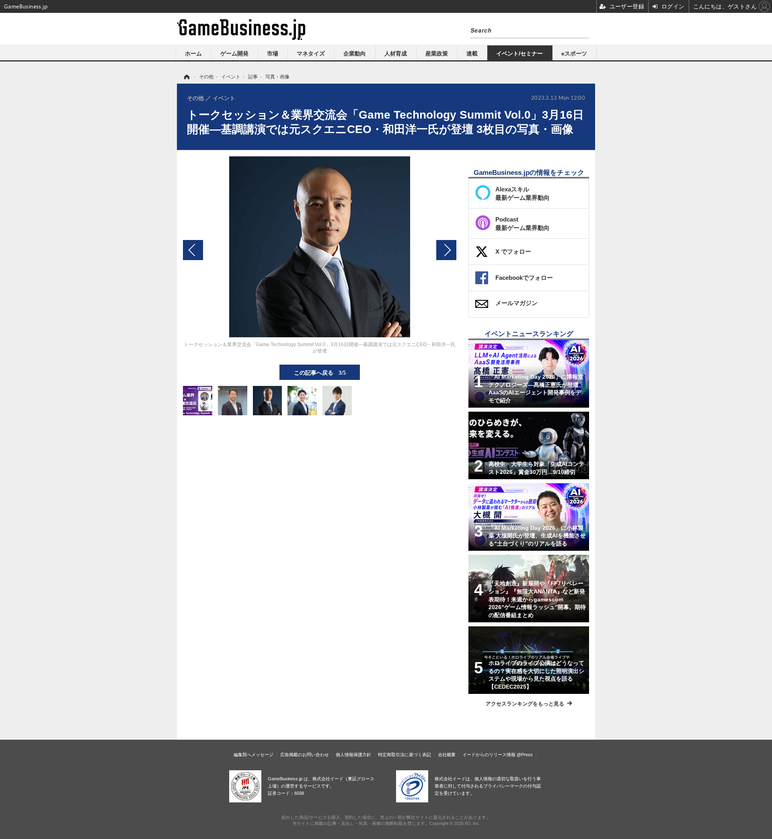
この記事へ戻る (320, 372)
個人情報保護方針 (353, 754)
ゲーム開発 (234, 53)
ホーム (193, 53)
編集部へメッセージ (253, 754)
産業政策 (436, 53)
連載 (472, 53)
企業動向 (354, 53)
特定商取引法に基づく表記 (404, 754)
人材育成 (395, 53)
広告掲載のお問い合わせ (304, 754)
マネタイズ (311, 53)
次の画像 (446, 250)
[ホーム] (186, 77)
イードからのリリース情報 (488, 754)
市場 (272, 53)
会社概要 (447, 754)
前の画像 (193, 250)
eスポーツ (574, 53)
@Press (525, 754)
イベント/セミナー (519, 53)
